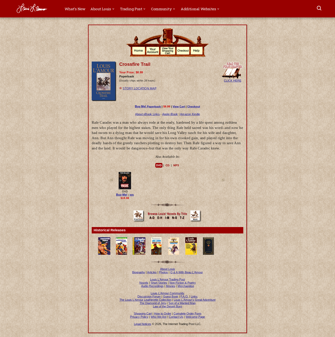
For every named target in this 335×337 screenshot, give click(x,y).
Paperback (148, 106)
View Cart (179, 106)
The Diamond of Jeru (153, 303)
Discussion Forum (149, 296)
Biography (138, 272)
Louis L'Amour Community (167, 293)
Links (194, 296)
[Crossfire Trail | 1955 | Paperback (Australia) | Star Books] (139, 253)
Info (132, 195)
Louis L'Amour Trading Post (167, 279)
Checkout (193, 106)
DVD (159, 165)
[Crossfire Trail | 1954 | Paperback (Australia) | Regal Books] (104, 253)
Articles (152, 272)
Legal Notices (142, 324)
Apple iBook (170, 114)
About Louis (167, 269)
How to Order (162, 313)
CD (167, 165)
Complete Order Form (187, 313)
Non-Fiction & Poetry (182, 282)
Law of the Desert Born (167, 306)
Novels (143, 282)
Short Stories (159, 282)
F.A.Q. (184, 296)
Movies (170, 286)
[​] (319, 8)
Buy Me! (121, 194)
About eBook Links (147, 114)
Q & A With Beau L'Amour (186, 272)
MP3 (176, 165)
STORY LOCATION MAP (139, 88)
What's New (75, 8)
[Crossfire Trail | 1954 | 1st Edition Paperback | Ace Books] (121, 253)
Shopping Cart (143, 313)
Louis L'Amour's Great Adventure (195, 299)
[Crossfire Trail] (125, 188)
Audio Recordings (152, 286)
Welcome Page (195, 316)
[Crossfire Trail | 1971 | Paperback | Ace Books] (156, 253)
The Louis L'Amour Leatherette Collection (145, 299)
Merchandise (186, 286)
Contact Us (176, 316)
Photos (163, 272)
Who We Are (159, 316)
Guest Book (170, 296)
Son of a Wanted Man (182, 303)
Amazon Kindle (190, 114)
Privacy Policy (139, 316)
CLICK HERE (232, 80)
